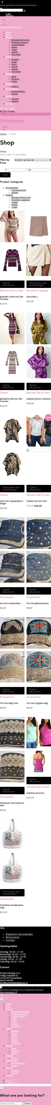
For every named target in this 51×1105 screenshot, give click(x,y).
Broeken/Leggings (19, 42)
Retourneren (13, 937)
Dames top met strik (36, 501)
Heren (9, 57)
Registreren (9, 15)
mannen (15, 101)
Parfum (9, 96)
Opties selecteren (8, 284)
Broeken (15, 59)
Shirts (14, 64)
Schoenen (16, 54)
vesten (14, 67)
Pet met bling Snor (9, 703)
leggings (15, 79)
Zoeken (27, 1103)
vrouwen (15, 99)
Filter (5, 174)
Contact (10, 103)
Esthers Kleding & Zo (11, 27)
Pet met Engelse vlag (37, 703)
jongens (9, 84)
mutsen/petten (18, 91)
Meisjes (9, 74)
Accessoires (11, 89)
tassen (14, 94)
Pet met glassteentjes (37, 603)
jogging (14, 86)
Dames (9, 37)
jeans (13, 77)
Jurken (14, 202)
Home (8, 32)
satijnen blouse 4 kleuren (38, 399)
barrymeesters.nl (8, 992)
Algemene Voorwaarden (19, 934)
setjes (14, 47)
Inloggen (8, 14)
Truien (14, 50)
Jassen (14, 52)
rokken (14, 205)
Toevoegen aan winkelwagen (38, 284)
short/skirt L (32, 297)
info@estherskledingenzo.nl (14, 983)
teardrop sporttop (35, 793)
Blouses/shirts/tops (20, 40)
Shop (8, 35)
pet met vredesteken (10, 603)
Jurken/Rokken (18, 45)
